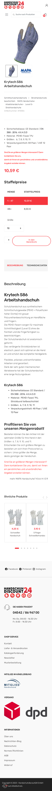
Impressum (9, 760)
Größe (10, 220)
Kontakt (8, 643)
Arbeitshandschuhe (14, 104)
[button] (5, 786)
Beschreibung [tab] (15, 265)
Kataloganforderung (14, 653)
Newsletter (9, 658)
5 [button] (30, 548)
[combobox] (26, 14)
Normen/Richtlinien (13, 751)
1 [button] (17, 548)
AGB (6, 755)
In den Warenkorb (31, 241)
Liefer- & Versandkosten (16, 648)
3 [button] (24, 548)
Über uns (8, 736)
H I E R (44, 478)
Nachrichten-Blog (12, 741)
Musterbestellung (12, 662)
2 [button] (21, 548)
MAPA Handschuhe (25, 101)
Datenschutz (10, 746)
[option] (26, 43)
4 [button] (27, 548)
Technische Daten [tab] (37, 265)
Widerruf (8, 765)
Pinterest (26, 569)
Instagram (41, 569)
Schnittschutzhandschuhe (15, 98)
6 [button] (33, 548)
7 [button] (36, 548)
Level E (28, 104)
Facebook (13, 569)
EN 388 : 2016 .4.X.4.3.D (23, 394)
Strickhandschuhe (13, 107)
